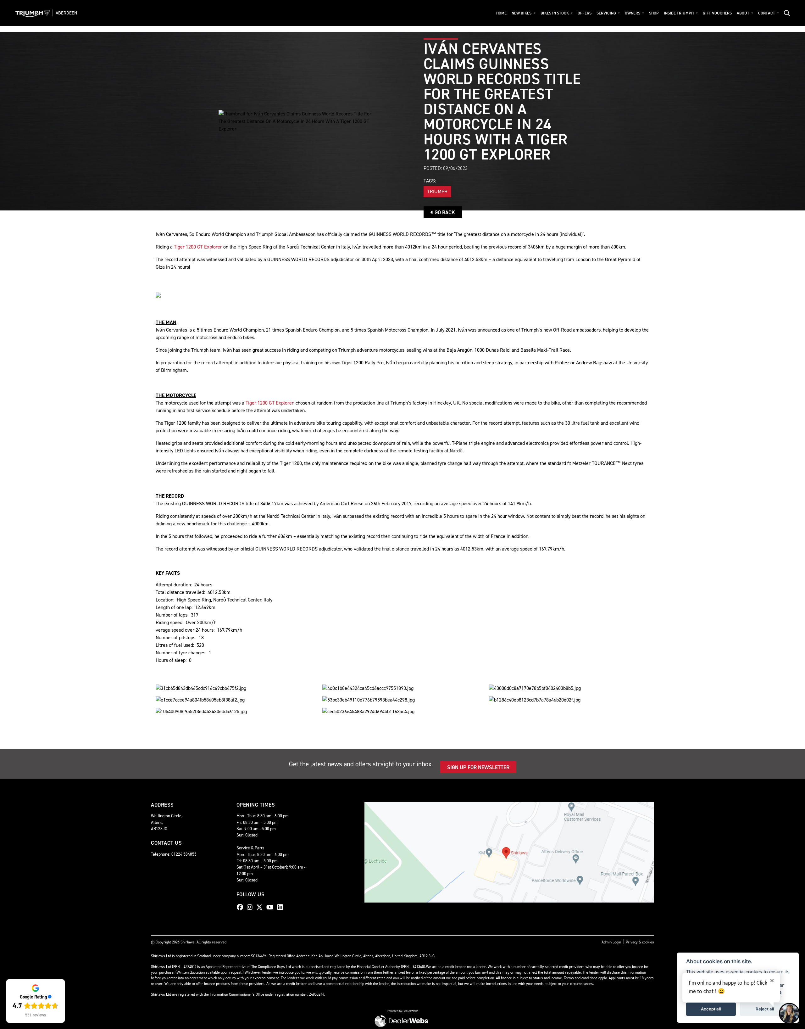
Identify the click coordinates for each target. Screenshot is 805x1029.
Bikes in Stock (555, 13)
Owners (633, 13)
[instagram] (251, 907)
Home (501, 13)
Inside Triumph (679, 13)
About (743, 13)
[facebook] (241, 907)
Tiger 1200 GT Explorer (198, 246)
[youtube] (271, 907)
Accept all (711, 1008)
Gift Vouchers (717, 13)
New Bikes (522, 13)
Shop (654, 13)
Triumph (437, 191)
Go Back (444, 212)
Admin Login (611, 942)
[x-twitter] (261, 907)
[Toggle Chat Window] (789, 1013)
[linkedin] (281, 907)
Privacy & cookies (640, 942)
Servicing (607, 13)
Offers (584, 13)
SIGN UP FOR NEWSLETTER (478, 767)
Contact (767, 13)
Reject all (765, 1008)
